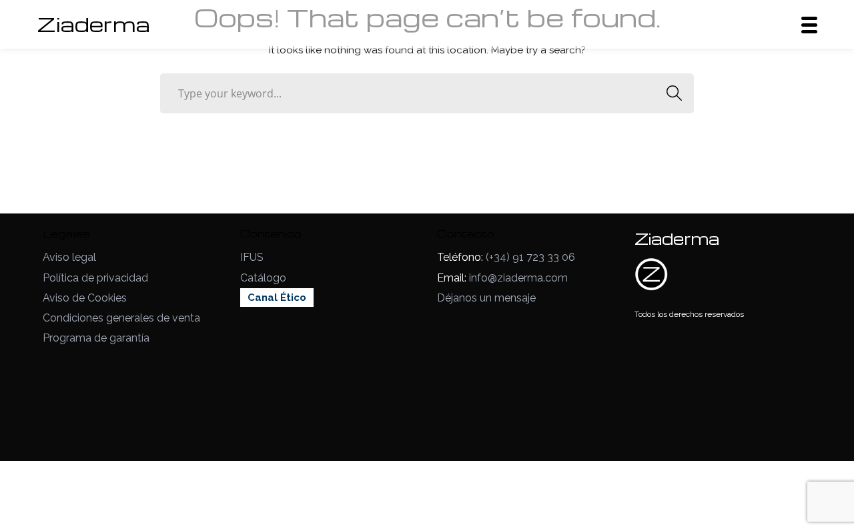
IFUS (252, 257)
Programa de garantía (96, 338)
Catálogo (263, 278)
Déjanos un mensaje (486, 298)
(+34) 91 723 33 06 (530, 257)
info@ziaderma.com (518, 278)
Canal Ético (277, 298)
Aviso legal (69, 257)
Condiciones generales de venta (121, 318)
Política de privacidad (95, 278)
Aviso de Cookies (85, 298)
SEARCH (674, 93)
